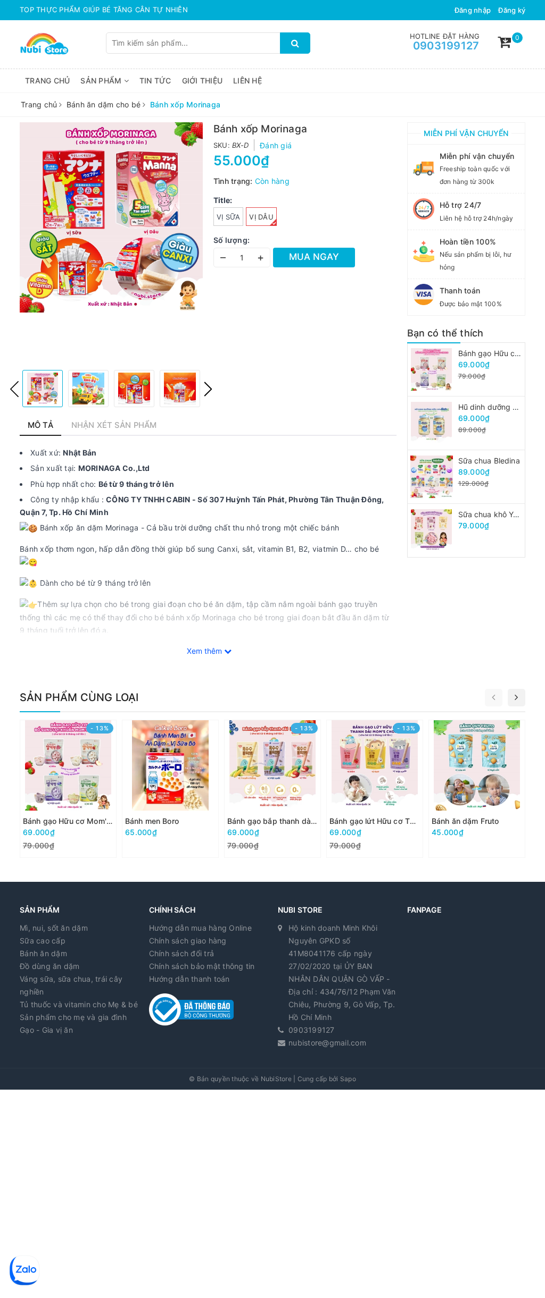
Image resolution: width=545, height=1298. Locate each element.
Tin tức (155, 80)
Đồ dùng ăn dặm (50, 966)
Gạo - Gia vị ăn (46, 1029)
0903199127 (446, 45)
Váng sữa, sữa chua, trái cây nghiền (71, 985)
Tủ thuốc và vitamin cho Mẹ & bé (79, 1004)
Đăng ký (511, 10)
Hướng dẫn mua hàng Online (200, 927)
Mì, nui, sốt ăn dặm (54, 927)
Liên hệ (247, 80)
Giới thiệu (202, 80)
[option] (111, 217)
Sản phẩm (101, 80)
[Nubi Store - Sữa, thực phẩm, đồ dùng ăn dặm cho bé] (44, 43)
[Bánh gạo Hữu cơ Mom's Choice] (68, 789)
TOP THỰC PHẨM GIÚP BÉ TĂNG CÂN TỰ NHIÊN (104, 9)
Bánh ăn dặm (43, 953)
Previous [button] (14, 389)
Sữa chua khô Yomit (493, 514)
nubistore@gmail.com (327, 1042)
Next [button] (208, 389)
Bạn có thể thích (445, 333)
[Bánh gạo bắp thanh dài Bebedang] (272, 789)
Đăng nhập (473, 10)
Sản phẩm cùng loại (79, 697)
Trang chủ (47, 80)
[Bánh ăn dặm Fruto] (477, 789)
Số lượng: (231, 240)
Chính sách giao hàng (188, 940)
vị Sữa (229, 217)
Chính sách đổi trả (181, 953)
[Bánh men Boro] (170, 789)
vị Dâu (261, 217)
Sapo (348, 1079)
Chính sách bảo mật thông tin (202, 966)
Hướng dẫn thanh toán (189, 978)
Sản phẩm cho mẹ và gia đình (73, 1017)
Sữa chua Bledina (489, 460)
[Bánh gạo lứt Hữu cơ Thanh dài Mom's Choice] (375, 789)
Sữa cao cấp (42, 940)
